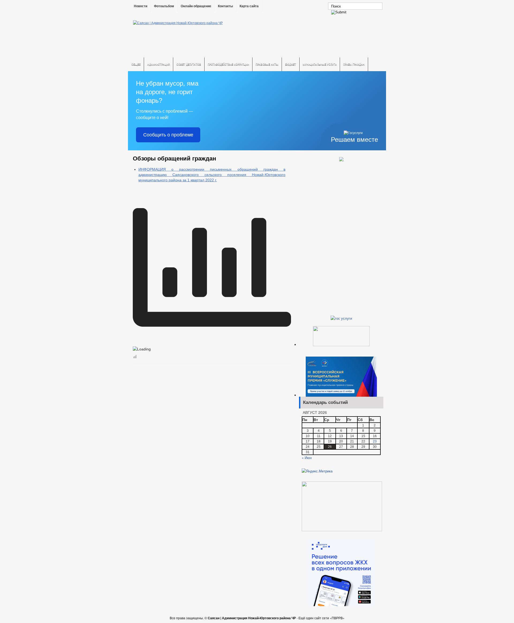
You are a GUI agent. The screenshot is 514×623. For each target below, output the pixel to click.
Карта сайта (249, 6)
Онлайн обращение (196, 6)
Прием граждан (354, 64)
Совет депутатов (188, 64)
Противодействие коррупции (228, 64)
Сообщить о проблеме (168, 134)
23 (375, 441)
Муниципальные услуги (320, 64)
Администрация (158, 64)
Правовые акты (267, 64)
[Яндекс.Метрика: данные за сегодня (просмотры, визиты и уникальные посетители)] (317, 471)
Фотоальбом (164, 6)
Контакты (225, 6)
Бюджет (290, 64)
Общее (136, 64)
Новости (140, 6)
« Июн (307, 457)
